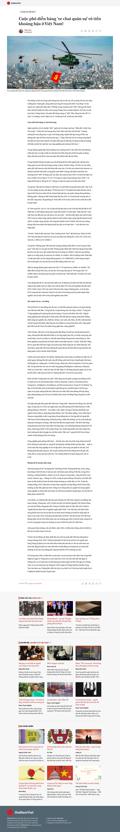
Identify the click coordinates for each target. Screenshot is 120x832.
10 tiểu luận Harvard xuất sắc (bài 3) (59, 748)
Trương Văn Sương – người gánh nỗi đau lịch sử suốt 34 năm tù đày (87, 702)
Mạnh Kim (27, 30)
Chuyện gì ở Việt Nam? (28, 12)
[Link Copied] (100, 31)
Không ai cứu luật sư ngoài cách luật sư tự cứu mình (30, 664)
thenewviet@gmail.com (59, 820)
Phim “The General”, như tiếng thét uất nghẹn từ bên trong (88, 664)
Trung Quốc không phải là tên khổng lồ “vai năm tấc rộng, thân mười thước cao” (31, 785)
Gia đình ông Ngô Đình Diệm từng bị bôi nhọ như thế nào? (31, 619)
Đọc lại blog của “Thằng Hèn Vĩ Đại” (87, 619)
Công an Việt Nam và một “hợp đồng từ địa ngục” (59, 784)
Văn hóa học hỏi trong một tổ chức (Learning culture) (31, 748)
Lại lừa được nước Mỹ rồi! (57, 700)
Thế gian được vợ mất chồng (87, 783)
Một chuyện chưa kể (55, 663)
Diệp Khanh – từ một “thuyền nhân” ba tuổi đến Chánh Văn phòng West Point (59, 621)
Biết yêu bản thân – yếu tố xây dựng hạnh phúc (88, 748)
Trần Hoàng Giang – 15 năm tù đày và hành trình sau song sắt (31, 701)
